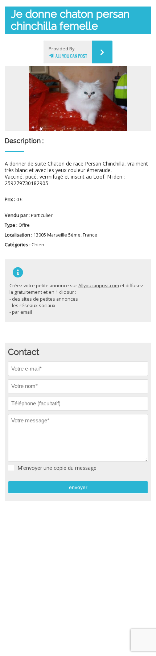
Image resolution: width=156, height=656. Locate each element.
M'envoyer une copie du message (57, 468)
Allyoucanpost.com (98, 286)
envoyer (78, 487)
